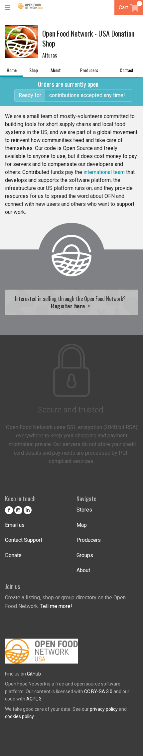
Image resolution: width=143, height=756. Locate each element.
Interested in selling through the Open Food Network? (71, 302)
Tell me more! (56, 606)
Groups (84, 555)
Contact (127, 70)
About (56, 70)
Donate (13, 555)
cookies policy (19, 716)
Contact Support (23, 540)
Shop (33, 70)
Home (12, 70)
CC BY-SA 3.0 (98, 691)
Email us (15, 525)
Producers (89, 70)
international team (104, 172)
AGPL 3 (34, 698)
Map (81, 525)
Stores (84, 510)
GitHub (34, 674)
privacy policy (104, 709)
